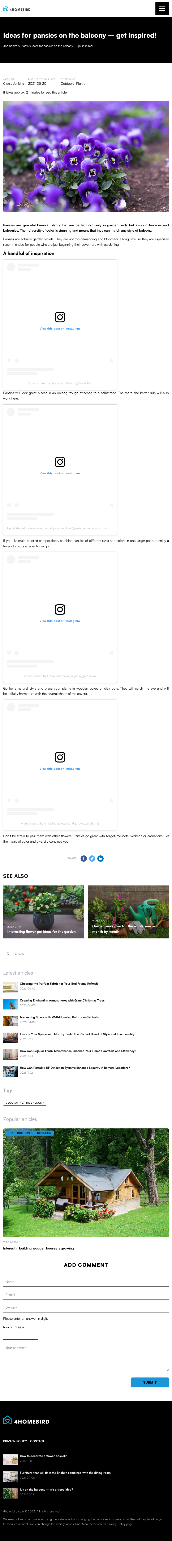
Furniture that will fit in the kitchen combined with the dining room (65, 1472)
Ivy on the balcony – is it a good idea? (46, 1489)
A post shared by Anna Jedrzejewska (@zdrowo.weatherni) (60, 823)
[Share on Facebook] (84, 858)
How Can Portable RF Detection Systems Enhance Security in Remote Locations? (75, 1067)
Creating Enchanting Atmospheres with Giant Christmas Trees (62, 1000)
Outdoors (67, 83)
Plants (80, 83)
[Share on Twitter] (92, 858)
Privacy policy (15, 1441)
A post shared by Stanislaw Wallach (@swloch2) (60, 383)
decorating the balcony (24, 1102)
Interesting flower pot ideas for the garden (41, 931)
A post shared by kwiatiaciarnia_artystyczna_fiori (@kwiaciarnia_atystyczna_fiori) (60, 528)
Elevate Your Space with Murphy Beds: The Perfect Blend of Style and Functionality (77, 1034)
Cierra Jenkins (13, 83)
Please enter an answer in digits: (26, 1318)
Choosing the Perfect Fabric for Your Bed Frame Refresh (59, 983)
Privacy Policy (116, 1524)
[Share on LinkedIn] (100, 858)
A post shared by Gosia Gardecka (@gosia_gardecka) (60, 676)
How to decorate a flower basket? (43, 1455)
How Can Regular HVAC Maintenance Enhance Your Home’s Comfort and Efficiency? (78, 1050)
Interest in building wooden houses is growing (38, 1248)
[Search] (8, 954)
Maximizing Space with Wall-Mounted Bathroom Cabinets (59, 1017)
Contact (37, 1441)
